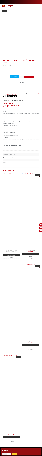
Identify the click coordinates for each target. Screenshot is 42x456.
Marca (17, 89)
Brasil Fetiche (8, 251)
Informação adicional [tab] (17, 100)
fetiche (35, 93)
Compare (12, 257)
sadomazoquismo (8, 94)
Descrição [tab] (6, 100)
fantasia (28, 93)
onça (38, 93)
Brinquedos (27, 250)
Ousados (20, 89)
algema (6, 91)
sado (4, 94)
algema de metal (11, 91)
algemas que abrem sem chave (12, 93)
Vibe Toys (24, 89)
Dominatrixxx (27, 341)
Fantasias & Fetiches (11, 89)
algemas (23, 91)
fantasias (32, 93)
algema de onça (18, 91)
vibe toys (14, 94)
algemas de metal (29, 91)
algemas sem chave (22, 93)
